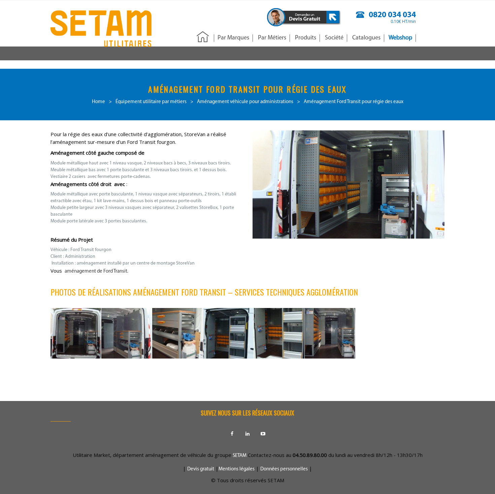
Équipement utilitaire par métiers (151, 101)
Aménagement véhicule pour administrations (245, 101)
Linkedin (247, 433)
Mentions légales (237, 469)
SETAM (239, 455)
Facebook (232, 433)
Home (98, 101)
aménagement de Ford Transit (96, 271)
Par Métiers (272, 38)
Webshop (400, 38)
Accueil (203, 37)
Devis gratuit (200, 469)
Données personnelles (284, 469)
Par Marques (233, 38)
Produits (305, 38)
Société (334, 38)
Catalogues (366, 38)
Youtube (263, 433)
